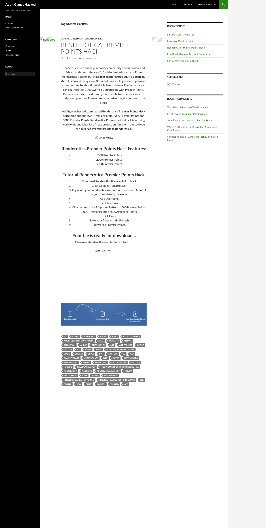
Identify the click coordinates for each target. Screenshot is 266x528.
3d (65, 336)
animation (69, 345)
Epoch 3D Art (71, 362)
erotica (135, 362)
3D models (88, 336)
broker (79, 354)
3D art (74, 336)
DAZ (105, 358)
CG (124, 354)
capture (112, 354)
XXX (126, 384)
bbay (98, 349)
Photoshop (70, 375)
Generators (68, 38)
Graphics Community (108, 371)
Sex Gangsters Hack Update (182, 60)
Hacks (80, 38)
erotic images (118, 362)
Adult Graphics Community (78, 341)
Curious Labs (91, 358)
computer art (71, 358)
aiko (101, 341)
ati (78, 349)
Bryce (91, 354)
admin (72, 58)
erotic (86, 362)
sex (141, 380)
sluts (89, 384)
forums (68, 367)
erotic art (100, 362)
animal (128, 341)
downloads (131, 358)
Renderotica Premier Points (79, 380)
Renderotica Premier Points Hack (95, 48)
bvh (101, 354)
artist (140, 345)
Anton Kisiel (98, 345)
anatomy (114, 341)
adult (114, 336)
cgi (132, 354)
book (67, 354)
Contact (187, 4)
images (128, 371)
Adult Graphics (131, 336)
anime (83, 345)
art (112, 345)
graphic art (70, 371)
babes (88, 349)
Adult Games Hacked (20, 4)
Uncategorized (94, 38)
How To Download (207, 4)
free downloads (86, 367)
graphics (87, 371)
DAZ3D (116, 358)
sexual (67, 384)
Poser (95, 375)
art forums (125, 345)
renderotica (110, 375)
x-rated (114, 384)
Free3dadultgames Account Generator (188, 54)
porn (84, 375)
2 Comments (89, 58)
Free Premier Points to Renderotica (120, 367)
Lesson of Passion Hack (180, 41)
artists (68, 349)
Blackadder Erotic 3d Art (120, 349)
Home (175, 4)
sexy (78, 384)
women (101, 384)
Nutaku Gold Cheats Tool (181, 34)
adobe (103, 336)
